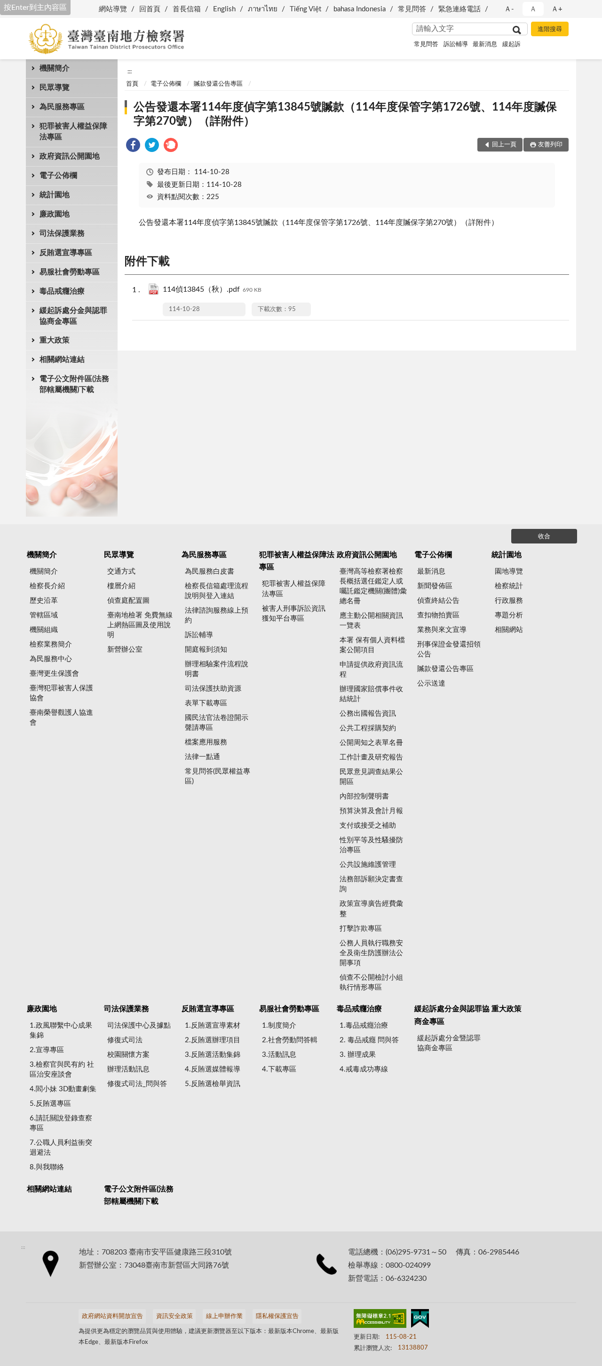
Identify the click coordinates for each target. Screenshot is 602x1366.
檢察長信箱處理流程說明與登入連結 (216, 591)
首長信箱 (187, 9)
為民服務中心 (51, 659)
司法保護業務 (62, 233)
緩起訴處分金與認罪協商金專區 (73, 316)
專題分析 (509, 615)
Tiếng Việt (305, 9)
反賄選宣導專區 (66, 252)
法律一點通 (202, 756)
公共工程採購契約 (368, 728)
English (224, 9)
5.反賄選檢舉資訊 (212, 1083)
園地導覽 (509, 571)
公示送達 (431, 683)
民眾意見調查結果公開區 (371, 776)
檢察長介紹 (47, 586)
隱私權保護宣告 (277, 1316)
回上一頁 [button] (504, 145)
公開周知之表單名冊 (371, 742)
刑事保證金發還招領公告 (449, 649)
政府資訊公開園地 (70, 156)
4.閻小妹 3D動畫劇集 (63, 1089)
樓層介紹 (121, 586)
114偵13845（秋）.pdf (212, 289)
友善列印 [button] (550, 145)
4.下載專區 (279, 1069)
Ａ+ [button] (556, 9)
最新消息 (485, 44)
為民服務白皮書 (209, 571)
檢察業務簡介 (51, 644)
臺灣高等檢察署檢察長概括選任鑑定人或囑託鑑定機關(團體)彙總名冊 (373, 586)
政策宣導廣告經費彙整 (371, 908)
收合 (544, 537)
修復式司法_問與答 (137, 1083)
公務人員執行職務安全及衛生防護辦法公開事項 (371, 953)
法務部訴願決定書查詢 (371, 884)
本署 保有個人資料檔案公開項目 (372, 645)
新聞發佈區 (434, 586)
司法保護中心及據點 (139, 1025)
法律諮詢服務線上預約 (216, 615)
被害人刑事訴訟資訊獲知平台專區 (293, 613)
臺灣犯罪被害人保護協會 (61, 693)
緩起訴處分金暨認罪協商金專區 (449, 1043)
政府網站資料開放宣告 (112, 1316)
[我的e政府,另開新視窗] (420, 1320)
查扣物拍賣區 (438, 615)
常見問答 (412, 9)
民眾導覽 (55, 87)
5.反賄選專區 (50, 1103)
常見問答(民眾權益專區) (217, 776)
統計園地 (55, 195)
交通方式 (121, 571)
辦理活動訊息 (128, 1069)
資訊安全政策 (174, 1316)
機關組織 (44, 629)
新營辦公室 (125, 649)
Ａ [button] (533, 9)
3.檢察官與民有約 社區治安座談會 (62, 1069)
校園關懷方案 (128, 1054)
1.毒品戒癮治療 (364, 1025)
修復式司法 (125, 1040)
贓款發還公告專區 (218, 84)
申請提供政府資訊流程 (371, 669)
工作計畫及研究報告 (371, 757)
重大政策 (55, 340)
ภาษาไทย (262, 9)
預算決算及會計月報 (371, 811)
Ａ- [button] (509, 9)
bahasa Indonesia (359, 9)
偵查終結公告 (438, 600)
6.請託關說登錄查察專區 (61, 1123)
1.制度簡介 (279, 1025)
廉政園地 (55, 214)
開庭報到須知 (206, 649)
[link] (133, 146)
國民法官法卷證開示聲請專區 (216, 722)
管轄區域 (44, 615)
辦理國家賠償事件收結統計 (371, 694)
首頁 (132, 84)
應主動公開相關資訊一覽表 (371, 620)
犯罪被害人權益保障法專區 (73, 131)
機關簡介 (55, 68)
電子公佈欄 (58, 175)
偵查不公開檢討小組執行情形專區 (371, 982)
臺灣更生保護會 (54, 673)
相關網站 (509, 629)
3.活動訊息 (279, 1054)
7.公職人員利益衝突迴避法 (61, 1147)
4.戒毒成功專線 (364, 1069)
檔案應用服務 (206, 742)
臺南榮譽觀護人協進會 (61, 717)
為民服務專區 (62, 107)
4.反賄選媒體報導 (212, 1069)
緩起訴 (511, 44)
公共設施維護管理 (368, 864)
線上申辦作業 (224, 1316)
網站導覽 (113, 9)
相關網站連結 (62, 359)
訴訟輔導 (456, 44)
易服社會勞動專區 (70, 272)
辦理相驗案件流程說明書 (216, 669)
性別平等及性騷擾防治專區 (371, 845)
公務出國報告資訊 (368, 713)
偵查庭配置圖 (128, 600)
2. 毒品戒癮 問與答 (369, 1040)
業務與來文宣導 (442, 629)
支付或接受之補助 (368, 825)
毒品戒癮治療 (62, 291)
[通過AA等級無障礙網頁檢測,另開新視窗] (380, 1320)
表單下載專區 (206, 703)
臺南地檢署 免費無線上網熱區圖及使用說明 (140, 625)
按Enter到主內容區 (35, 7)
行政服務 (509, 600)
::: (129, 71)
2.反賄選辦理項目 (212, 1040)
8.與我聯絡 (47, 1167)
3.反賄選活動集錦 (212, 1054)
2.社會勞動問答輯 (289, 1040)
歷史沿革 (44, 600)
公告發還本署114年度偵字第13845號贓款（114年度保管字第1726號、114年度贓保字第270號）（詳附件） (345, 114)
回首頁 (149, 9)
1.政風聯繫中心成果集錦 (61, 1030)
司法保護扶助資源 (213, 688)
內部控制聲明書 (364, 796)
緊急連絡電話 (459, 9)
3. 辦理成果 (358, 1054)
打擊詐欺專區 (361, 928)
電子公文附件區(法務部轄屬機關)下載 (74, 384)
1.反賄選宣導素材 (212, 1025)
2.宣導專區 (47, 1050)
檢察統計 (509, 586)
